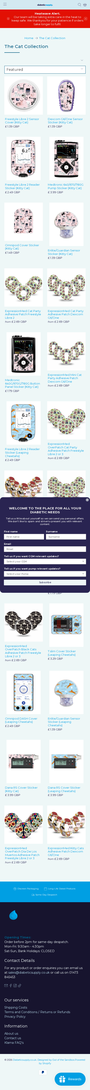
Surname (52, 531)
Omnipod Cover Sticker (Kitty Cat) (22, 246)
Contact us (12, 1038)
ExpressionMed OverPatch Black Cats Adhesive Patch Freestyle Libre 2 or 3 (23, 651)
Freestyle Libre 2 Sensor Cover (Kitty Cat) (22, 120)
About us (11, 1034)
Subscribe (45, 582)
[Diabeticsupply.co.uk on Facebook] (10, 986)
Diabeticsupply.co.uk (24, 1060)
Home (28, 38)
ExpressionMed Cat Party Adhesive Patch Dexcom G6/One (65, 314)
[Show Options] (83, 561)
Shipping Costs (15, 1007)
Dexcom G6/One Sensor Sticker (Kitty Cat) (65, 120)
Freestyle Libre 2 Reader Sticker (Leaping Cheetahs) (22, 452)
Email (7, 544)
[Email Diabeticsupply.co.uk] (6, 986)
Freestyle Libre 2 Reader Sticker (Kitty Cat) (22, 186)
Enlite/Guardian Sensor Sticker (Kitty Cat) (64, 252)
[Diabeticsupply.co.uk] (45, 5)
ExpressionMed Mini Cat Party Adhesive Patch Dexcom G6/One (65, 378)
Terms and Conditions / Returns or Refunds (37, 1012)
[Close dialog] (87, 499)
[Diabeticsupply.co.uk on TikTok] (19, 986)
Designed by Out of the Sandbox (56, 1060)
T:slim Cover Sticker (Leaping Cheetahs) (62, 652)
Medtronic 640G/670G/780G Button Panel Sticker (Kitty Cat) (22, 383)
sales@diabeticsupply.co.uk (29, 972)
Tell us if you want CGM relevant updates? (31, 556)
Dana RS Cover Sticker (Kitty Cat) (21, 789)
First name (11, 531)
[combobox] (44, 561)
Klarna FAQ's (14, 1043)
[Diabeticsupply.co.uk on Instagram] (15, 986)
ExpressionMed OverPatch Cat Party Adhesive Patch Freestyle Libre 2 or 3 (66, 449)
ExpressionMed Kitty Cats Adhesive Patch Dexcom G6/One (66, 851)
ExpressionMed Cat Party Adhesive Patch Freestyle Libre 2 (23, 314)
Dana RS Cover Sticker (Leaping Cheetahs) (64, 789)
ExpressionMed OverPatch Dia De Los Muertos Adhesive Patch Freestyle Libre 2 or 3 (22, 853)
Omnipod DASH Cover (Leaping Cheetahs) (21, 720)
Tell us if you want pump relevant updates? (32, 568)
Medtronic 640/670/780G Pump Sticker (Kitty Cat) (65, 186)
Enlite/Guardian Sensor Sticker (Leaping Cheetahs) (64, 722)
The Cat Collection (52, 38)
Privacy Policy (15, 1017)
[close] (85, 19)
